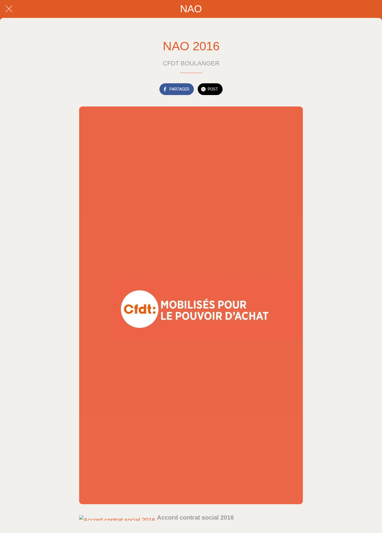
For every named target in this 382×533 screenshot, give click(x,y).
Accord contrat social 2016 (195, 517)
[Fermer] (9, 9)
